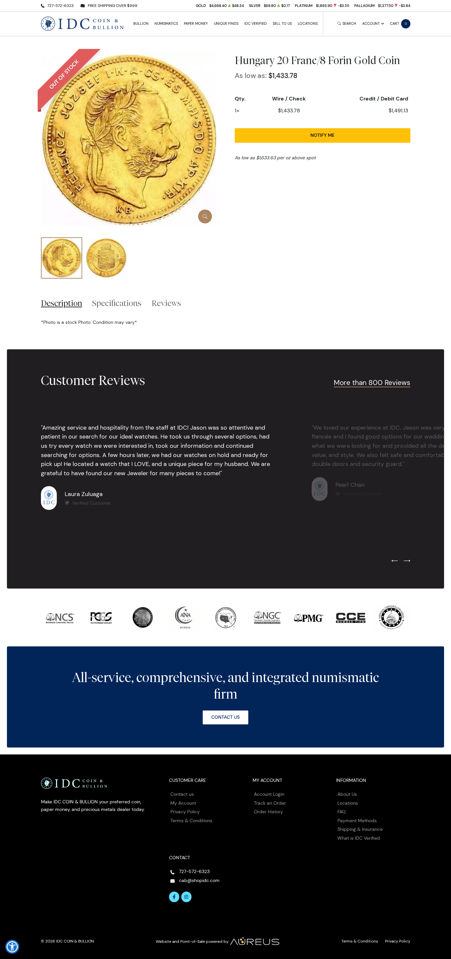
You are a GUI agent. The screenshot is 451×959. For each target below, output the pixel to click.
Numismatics (166, 23)
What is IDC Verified (358, 838)
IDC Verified (255, 23)
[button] (12, 946)
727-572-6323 (60, 5)
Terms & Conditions (191, 821)
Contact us (182, 794)
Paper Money (196, 23)
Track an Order (270, 803)
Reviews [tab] (166, 303)
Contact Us (225, 717)
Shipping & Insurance (360, 829)
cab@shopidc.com (199, 880)
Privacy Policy (185, 812)
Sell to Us (282, 23)
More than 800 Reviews (372, 382)
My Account (183, 803)
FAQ (341, 812)
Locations (308, 23)
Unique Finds (226, 23)
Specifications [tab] (116, 303)
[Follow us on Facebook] (174, 897)
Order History (268, 812)
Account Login (269, 794)
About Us (347, 794)
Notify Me (322, 135)
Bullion (141, 23)
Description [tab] (61, 303)
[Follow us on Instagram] (186, 897)
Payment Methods (357, 821)
